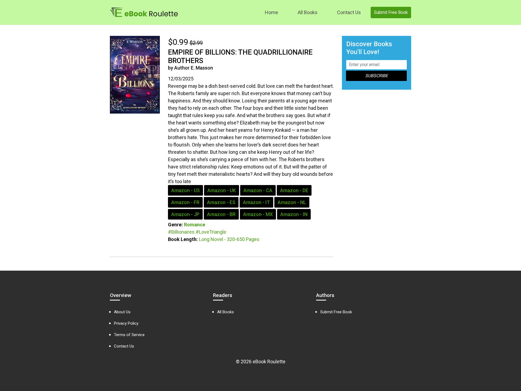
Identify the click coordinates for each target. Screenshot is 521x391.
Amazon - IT (256, 202)
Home (271, 12)
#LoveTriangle (211, 232)
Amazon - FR (185, 202)
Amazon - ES (221, 202)
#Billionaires (181, 232)
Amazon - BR (221, 214)
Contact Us (349, 12)
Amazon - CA (257, 190)
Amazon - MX (258, 214)
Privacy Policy (126, 323)
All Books (307, 12)
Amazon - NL (292, 202)
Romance (194, 224)
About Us (122, 311)
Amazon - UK (221, 190)
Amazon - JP (185, 214)
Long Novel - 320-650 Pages (229, 239)
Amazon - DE (294, 190)
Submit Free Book (391, 12)
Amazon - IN (293, 214)
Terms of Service (129, 334)
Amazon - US (185, 190)
